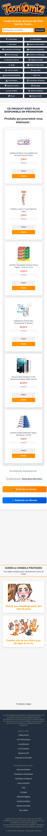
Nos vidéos (23, 810)
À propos (23, 792)
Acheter (23, 176)
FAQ (23, 788)
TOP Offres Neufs (23, 740)
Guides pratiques (23, 801)
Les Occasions (23, 749)
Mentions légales (23, 797)
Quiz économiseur (23, 770)
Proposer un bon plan (23, 758)
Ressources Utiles (23, 806)
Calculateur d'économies (23, 774)
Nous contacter (24, 783)
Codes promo (23, 735)
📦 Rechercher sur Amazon (24, 489)
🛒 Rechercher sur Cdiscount (24, 500)
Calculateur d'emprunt (23, 779)
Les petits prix (23, 744)
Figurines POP (23, 753)
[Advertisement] (23, 538)
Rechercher (40, 30)
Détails (23, 171)
